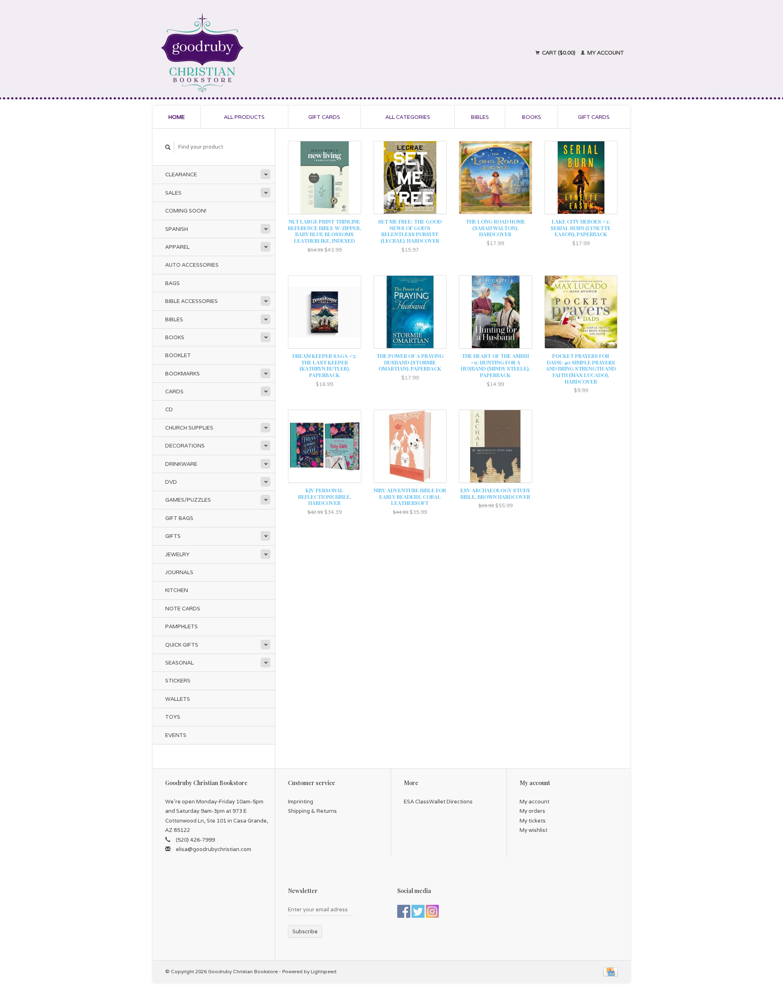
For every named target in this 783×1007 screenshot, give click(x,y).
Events (175, 735)
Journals (179, 572)
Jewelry (177, 554)
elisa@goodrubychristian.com (213, 849)
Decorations (185, 445)
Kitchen (176, 590)
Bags (172, 283)
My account (605, 52)
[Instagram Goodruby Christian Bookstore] (432, 911)
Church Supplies (189, 427)
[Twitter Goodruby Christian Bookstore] (418, 911)
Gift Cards (594, 117)
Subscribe (305, 931)
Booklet (178, 355)
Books (531, 117)
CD (169, 409)
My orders (532, 810)
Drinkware (181, 464)
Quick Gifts (181, 644)
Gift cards (324, 117)
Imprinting (300, 801)
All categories (407, 117)
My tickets (533, 820)
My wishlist (533, 830)
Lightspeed (323, 971)
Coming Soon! (185, 210)
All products (244, 117)
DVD (171, 481)
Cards (174, 391)
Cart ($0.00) (559, 52)
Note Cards (182, 608)
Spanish (176, 229)
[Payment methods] (610, 971)
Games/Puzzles (188, 499)
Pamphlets (181, 626)
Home (176, 117)
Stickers (177, 680)
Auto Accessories (192, 264)
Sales (173, 192)
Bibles (480, 117)
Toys (172, 716)
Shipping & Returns (312, 810)
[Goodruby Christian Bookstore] (274, 53)
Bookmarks (182, 373)
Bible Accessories (191, 301)
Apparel (177, 247)
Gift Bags (179, 518)
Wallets (177, 698)
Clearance (181, 174)
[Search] (168, 147)
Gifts (173, 536)
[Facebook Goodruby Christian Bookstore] (403, 911)
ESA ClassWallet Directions (438, 801)
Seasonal (179, 662)
